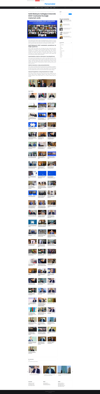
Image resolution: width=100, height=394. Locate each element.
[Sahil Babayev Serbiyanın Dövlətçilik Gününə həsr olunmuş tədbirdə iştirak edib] (42, 241)
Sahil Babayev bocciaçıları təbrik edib (32, 235)
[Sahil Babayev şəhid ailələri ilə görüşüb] (52, 309)
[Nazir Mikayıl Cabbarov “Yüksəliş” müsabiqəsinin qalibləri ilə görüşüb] (52, 105)
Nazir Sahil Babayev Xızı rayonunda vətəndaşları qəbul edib (51, 196)
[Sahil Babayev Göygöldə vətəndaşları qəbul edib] (32, 105)
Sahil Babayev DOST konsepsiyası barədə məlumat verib (41, 138)
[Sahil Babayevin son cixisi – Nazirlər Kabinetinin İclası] (52, 290)
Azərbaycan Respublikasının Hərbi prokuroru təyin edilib (32, 99)
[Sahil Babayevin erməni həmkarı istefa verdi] (52, 280)
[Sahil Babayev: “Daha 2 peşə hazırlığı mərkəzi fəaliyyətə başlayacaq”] (32, 339)
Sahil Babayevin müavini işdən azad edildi (41, 284)
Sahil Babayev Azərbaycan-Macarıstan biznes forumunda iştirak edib (42, 148)
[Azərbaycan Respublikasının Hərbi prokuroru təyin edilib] (32, 95)
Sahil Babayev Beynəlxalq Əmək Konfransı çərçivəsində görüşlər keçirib (32, 138)
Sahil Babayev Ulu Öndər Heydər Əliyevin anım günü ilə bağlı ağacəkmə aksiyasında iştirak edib (42, 187)
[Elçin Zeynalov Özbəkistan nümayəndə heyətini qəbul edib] (32, 115)
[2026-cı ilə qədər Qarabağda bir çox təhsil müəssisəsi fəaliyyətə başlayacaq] (42, 95)
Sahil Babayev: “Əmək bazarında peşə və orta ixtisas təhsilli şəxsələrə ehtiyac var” (51, 216)
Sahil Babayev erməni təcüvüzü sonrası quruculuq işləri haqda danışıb (42, 313)
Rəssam (61, 53)
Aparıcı (61, 47)
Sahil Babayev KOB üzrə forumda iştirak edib (31, 245)
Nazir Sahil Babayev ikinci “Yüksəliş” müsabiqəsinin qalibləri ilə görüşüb (41, 196)
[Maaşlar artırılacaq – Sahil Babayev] (32, 270)
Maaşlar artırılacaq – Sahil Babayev (32, 274)
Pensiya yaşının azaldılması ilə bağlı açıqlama (32, 254)
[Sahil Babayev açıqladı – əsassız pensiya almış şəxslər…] (52, 270)
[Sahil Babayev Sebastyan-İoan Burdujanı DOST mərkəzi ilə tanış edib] (52, 144)
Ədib (60, 49)
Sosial (35, 11)
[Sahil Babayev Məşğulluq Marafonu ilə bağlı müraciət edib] (32, 300)
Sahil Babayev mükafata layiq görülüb (51, 254)
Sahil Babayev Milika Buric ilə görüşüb (52, 225)
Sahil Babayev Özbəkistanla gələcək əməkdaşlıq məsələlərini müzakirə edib (42, 119)
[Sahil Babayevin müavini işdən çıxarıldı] (42, 290)
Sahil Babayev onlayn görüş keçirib (51, 332)
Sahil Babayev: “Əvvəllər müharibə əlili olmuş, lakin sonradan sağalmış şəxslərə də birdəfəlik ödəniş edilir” (42, 206)
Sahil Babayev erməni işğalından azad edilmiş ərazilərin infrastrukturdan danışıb (42, 323)
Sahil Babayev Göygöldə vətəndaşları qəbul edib (31, 108)
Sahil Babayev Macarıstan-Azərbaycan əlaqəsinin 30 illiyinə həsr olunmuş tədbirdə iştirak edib (52, 235)
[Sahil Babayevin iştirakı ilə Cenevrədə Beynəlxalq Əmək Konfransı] (52, 124)
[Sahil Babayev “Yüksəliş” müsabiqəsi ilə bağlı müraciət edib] (52, 339)
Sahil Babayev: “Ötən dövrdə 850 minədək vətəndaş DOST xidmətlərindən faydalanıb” (42, 226)
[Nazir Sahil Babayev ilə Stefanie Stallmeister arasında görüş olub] (52, 163)
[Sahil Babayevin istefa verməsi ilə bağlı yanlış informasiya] (32, 290)
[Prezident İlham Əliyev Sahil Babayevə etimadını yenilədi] (32, 212)
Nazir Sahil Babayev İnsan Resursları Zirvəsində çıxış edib (32, 177)
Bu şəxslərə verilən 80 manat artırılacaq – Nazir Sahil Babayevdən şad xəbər (42, 216)
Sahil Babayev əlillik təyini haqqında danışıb (51, 264)
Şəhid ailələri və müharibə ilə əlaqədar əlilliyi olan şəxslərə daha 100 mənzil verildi (32, 167)
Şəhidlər (54, 7)
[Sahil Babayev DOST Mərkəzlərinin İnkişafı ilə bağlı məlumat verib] (42, 105)
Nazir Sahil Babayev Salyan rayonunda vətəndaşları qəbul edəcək (42, 177)
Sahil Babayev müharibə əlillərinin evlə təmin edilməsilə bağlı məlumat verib (41, 167)
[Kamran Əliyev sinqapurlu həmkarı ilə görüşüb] (52, 95)
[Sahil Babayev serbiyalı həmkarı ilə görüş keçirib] (32, 192)
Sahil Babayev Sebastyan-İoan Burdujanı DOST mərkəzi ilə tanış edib (52, 148)
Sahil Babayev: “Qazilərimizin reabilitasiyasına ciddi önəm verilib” (52, 206)
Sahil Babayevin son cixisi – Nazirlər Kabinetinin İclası (51, 293)
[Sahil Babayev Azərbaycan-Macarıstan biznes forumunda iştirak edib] (42, 144)
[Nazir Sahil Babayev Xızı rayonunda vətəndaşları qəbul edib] (52, 192)
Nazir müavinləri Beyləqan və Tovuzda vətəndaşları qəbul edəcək (32, 226)
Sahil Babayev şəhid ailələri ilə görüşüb (51, 313)
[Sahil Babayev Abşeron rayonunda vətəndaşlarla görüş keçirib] (32, 348)
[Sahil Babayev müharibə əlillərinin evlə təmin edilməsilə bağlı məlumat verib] (42, 163)
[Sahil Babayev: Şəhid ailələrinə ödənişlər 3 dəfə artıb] (42, 153)
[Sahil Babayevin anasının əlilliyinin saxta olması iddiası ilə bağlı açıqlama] (32, 319)
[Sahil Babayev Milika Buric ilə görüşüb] (52, 222)
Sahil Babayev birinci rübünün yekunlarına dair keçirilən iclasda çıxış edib (42, 235)
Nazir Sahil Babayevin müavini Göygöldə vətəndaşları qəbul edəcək (51, 177)
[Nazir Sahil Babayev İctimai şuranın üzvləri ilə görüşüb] (32, 153)
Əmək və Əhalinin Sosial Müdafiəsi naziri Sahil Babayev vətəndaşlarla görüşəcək (41, 343)
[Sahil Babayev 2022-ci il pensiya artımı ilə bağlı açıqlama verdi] (32, 261)
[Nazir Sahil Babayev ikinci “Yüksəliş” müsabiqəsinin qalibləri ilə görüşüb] (42, 192)
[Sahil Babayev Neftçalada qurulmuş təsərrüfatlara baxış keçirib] (32, 144)
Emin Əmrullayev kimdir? (31, 384)
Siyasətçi (51, 7)
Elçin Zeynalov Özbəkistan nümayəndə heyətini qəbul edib (32, 119)
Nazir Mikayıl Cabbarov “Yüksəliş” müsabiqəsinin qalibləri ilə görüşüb (51, 109)
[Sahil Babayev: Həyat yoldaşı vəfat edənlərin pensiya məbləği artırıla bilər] (52, 134)
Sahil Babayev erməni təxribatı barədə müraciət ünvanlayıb (51, 323)
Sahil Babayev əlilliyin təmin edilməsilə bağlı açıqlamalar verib (52, 119)
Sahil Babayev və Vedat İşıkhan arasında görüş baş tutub (51, 158)
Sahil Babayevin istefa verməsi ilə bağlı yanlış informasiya (31, 294)
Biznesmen (42, 7)
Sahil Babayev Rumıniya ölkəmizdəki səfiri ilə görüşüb (52, 245)
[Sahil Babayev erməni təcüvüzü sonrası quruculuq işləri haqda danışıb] (42, 309)
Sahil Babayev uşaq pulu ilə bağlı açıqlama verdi (42, 254)
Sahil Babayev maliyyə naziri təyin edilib (45, 0)
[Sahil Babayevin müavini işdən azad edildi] (42, 280)
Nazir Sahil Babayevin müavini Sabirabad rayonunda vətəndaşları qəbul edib (31, 187)
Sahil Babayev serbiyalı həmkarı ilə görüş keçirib (31, 196)
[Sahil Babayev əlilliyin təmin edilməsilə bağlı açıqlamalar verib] (52, 115)
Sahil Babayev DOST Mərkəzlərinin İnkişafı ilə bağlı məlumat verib (42, 109)
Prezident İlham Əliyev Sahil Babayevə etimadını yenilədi (32, 215)
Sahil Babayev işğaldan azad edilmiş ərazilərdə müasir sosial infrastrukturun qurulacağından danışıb (32, 206)
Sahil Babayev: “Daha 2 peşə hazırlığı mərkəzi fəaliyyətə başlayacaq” (32, 343)
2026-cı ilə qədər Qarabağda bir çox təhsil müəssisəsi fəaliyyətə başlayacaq (42, 99)
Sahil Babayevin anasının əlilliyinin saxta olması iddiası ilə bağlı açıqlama (32, 323)
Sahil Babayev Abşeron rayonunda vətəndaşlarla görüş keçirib (32, 352)
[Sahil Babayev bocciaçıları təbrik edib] (32, 231)
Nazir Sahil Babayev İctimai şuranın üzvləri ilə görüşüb (32, 157)
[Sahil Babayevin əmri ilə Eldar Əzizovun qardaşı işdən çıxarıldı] (42, 270)
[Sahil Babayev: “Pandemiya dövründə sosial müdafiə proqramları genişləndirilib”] (42, 329)
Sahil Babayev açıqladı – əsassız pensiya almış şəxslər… (51, 274)
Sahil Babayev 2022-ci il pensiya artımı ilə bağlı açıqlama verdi (31, 265)
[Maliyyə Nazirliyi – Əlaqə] (52, 300)
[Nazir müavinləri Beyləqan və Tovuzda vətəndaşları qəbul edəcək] (32, 222)
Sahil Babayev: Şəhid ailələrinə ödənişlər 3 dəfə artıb (41, 158)
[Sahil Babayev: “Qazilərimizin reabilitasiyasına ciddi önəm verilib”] (52, 202)
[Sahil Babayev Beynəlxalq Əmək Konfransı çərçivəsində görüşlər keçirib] (32, 134)
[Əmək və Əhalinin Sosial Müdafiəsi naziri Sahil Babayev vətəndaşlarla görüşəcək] (42, 339)
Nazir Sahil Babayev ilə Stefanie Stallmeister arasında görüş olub (51, 167)
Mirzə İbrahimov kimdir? (61, 386)
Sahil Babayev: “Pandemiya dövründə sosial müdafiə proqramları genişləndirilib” (42, 333)
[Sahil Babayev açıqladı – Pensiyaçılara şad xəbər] (32, 280)
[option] (32, 83)
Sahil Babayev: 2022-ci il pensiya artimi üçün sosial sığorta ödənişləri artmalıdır (42, 265)
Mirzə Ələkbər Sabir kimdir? (61, 385)
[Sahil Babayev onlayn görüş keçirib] (52, 329)
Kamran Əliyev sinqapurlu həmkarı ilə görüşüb (51, 99)
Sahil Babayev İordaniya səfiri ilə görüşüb (41, 128)
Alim (38, 7)
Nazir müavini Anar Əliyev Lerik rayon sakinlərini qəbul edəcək (32, 128)
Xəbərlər (33, 11)
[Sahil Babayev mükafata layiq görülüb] (52, 251)
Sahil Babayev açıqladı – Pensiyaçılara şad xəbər (31, 284)
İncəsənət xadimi (46, 7)
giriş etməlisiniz (36, 361)
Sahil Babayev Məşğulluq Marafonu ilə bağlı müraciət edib (32, 304)
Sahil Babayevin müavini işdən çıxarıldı (41, 293)
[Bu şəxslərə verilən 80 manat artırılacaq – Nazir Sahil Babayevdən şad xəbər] (42, 212)
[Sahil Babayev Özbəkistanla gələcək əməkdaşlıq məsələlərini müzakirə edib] (42, 115)
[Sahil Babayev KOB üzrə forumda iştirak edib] (32, 241)
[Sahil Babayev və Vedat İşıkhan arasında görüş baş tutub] (52, 153)
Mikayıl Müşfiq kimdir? (61, 384)
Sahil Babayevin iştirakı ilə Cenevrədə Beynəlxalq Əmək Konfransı (52, 128)
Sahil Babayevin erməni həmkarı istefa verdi (51, 284)
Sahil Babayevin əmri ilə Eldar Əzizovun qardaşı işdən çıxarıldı (42, 274)
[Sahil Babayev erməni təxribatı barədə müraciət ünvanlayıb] (52, 319)
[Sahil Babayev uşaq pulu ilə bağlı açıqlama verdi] (42, 251)
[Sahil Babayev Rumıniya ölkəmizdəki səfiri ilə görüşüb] (52, 241)
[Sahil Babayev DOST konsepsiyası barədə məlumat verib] (42, 134)
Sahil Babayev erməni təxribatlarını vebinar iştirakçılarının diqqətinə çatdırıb (31, 333)
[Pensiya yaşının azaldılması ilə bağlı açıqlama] (32, 251)
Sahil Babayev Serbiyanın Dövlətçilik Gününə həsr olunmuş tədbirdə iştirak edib (41, 245)
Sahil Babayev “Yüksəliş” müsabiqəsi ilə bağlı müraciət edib (51, 343)
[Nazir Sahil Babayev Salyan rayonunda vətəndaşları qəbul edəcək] (42, 173)
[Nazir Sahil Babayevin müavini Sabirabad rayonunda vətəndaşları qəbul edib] (32, 183)
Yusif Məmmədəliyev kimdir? (46, 384)
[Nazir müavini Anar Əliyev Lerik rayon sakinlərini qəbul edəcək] (32, 124)
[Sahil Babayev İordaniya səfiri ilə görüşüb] (42, 124)
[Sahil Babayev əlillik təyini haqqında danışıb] (52, 261)
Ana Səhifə (36, 7)
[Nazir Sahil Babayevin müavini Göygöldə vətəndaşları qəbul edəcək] (52, 173)
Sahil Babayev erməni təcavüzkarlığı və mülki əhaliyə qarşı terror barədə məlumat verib (32, 313)
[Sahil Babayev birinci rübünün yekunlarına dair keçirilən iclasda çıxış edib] (42, 231)
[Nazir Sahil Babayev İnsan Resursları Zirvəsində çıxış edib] (32, 173)
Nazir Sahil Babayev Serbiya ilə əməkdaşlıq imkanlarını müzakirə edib (52, 187)
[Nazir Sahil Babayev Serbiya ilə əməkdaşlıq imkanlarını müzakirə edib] (52, 183)
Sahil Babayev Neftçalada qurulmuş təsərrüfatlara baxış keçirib (32, 148)
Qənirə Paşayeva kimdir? (31, 385)
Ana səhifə (30, 11)
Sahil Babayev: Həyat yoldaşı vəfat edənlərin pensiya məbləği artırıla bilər (52, 138)
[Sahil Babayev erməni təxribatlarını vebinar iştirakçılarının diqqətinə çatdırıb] (32, 329)
